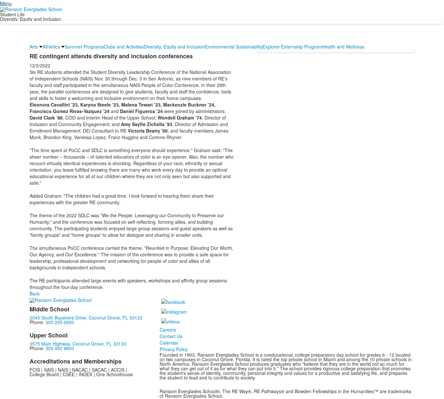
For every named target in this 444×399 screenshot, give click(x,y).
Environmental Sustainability (234, 46)
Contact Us (171, 336)
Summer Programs (84, 46)
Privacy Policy (174, 349)
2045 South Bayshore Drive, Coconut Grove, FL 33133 (86, 317)
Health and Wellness (343, 46)
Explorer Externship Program (292, 46)
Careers (168, 329)
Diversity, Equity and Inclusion (174, 46)
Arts (34, 46)
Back (35, 293)
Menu (6, 3)
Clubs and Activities (124, 46)
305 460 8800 (60, 348)
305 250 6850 (60, 322)
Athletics (51, 46)
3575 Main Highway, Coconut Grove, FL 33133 (78, 343)
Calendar (169, 342)
